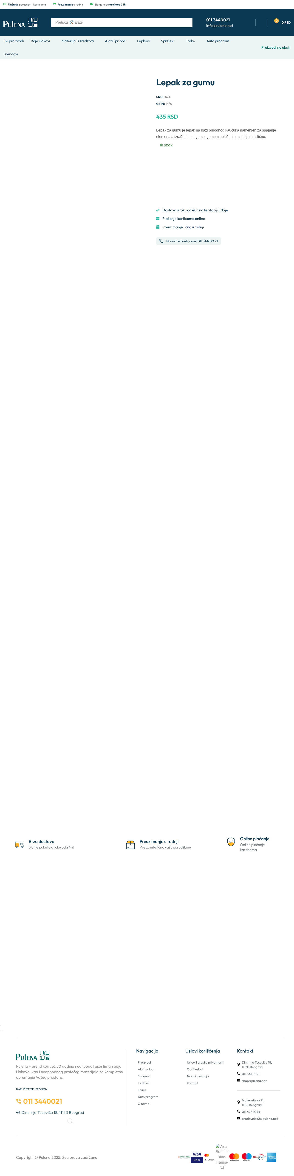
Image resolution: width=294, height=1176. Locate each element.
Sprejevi (144, 1076)
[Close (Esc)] (0, 1025)
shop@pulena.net (254, 1081)
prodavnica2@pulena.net (260, 1119)
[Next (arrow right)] (2, 1030)
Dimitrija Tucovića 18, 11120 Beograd (257, 1064)
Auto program (148, 1097)
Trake (142, 1090)
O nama (143, 1104)
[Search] (187, 22)
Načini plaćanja (198, 1076)
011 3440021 (251, 1074)
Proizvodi (144, 1062)
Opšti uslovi (195, 1069)
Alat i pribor (146, 1069)
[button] (281, 23)
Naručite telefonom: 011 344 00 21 (192, 241)
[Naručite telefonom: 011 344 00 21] (161, 241)
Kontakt (192, 1083)
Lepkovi (143, 1083)
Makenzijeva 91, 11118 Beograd (253, 1102)
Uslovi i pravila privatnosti (205, 1062)
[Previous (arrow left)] (0, 1030)
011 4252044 (251, 1112)
